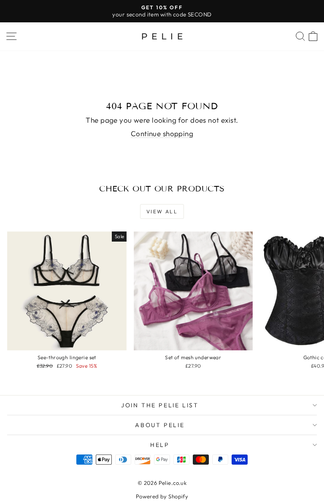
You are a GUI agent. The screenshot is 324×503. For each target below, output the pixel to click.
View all (162, 211)
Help (160, 445)
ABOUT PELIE (160, 425)
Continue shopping (162, 133)
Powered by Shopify (162, 496)
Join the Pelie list (160, 405)
